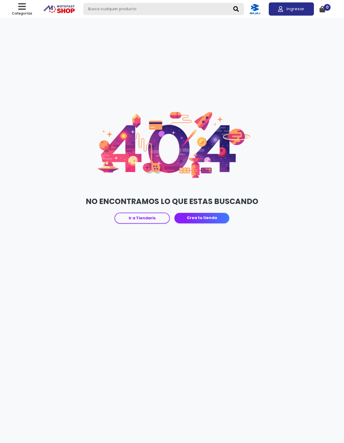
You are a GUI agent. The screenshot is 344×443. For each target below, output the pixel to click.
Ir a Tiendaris (142, 218)
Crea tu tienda (202, 217)
